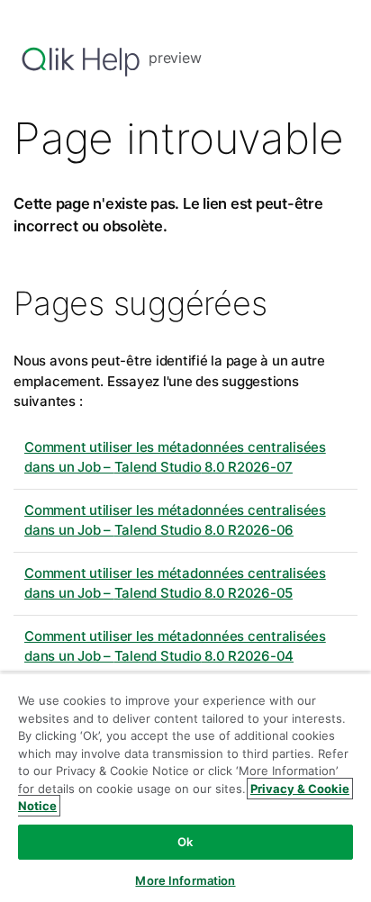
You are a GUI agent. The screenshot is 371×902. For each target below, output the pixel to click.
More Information (185, 880)
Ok (185, 841)
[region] (185, 787)
